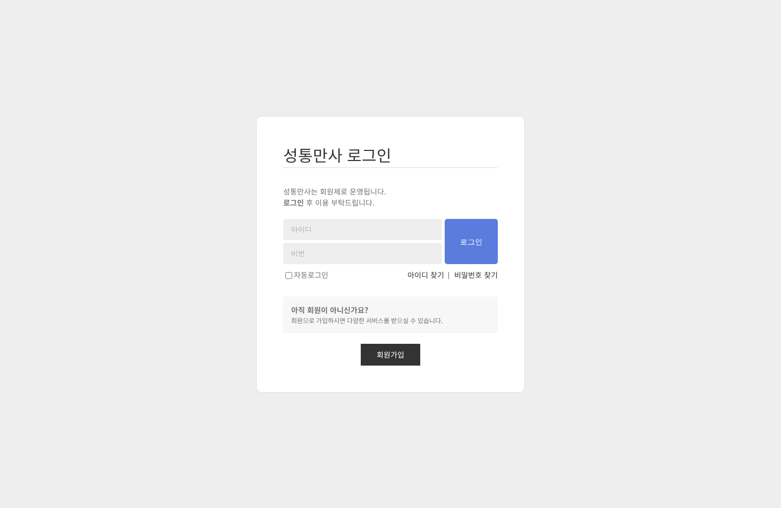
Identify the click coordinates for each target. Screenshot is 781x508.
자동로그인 (311, 274)
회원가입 (390, 354)
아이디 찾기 (426, 274)
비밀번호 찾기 (476, 274)
